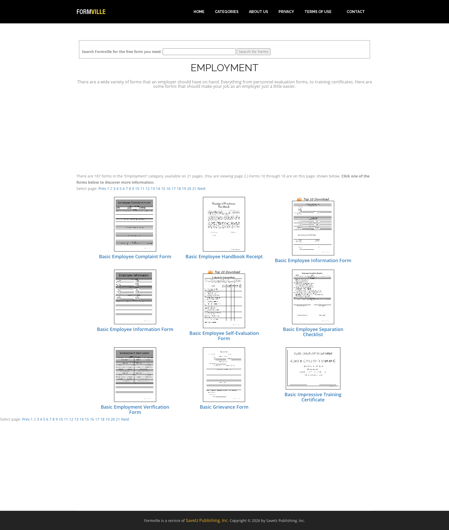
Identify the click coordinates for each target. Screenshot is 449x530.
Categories (227, 12)
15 (163, 188)
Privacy (286, 12)
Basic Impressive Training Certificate (313, 397)
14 (158, 188)
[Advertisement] (224, 130)
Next (201, 188)
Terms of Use (318, 12)
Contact (356, 12)
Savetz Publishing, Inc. (207, 520)
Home (199, 12)
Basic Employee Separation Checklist (313, 331)
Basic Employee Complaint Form (135, 256)
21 (194, 188)
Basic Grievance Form (224, 407)
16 (168, 188)
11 (142, 188)
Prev (102, 188)
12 (148, 188)
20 (189, 188)
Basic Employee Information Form (313, 260)
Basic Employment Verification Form (135, 409)
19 (184, 188)
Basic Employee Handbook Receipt (224, 256)
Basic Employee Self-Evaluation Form (224, 335)
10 (137, 188)
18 (179, 188)
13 (153, 188)
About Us (258, 12)
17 (173, 188)
